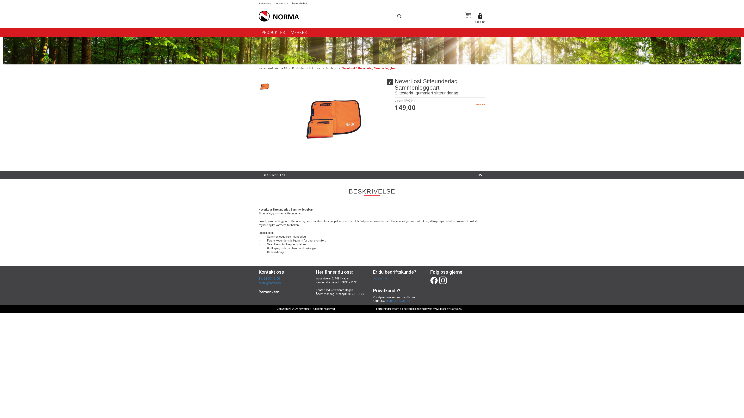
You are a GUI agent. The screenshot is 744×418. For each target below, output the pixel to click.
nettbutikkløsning (414, 308)
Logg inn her (380, 278)
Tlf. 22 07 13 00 (269, 278)
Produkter (273, 32)
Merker (299, 32)
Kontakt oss (282, 3)
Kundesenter (265, 3)
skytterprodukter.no (398, 301)
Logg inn (480, 21)
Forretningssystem (387, 308)
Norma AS (281, 68)
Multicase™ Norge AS (449, 308)
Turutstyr (331, 68)
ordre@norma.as (270, 283)
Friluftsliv (314, 68)
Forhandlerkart (299, 3)
